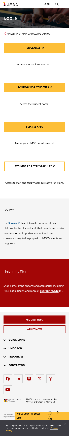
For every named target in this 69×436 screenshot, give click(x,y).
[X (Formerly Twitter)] (41, 377)
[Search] (57, 4)
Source (12, 223)
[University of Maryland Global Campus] (10, 4)
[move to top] (57, 413)
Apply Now (23, 413)
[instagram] (30, 377)
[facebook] (9, 377)
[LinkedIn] (19, 377)
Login (47, 4)
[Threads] (51, 377)
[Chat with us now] (49, 413)
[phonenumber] (49, 418)
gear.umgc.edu (49, 290)
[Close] (65, 425)
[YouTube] (9, 388)
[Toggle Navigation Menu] (65, 4)
